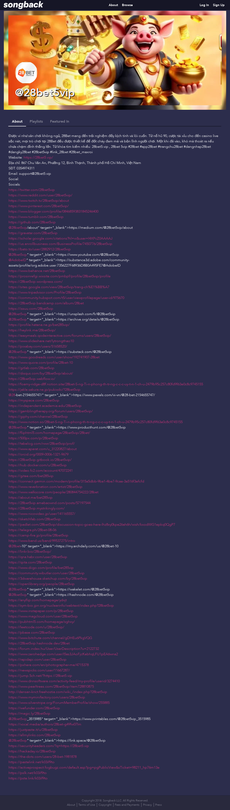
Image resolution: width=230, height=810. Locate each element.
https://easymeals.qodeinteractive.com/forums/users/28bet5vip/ (60, 335)
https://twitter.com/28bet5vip (32, 189)
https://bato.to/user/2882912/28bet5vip (40, 249)
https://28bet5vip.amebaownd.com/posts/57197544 (50, 502)
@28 (12, 395)
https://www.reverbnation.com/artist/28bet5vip (45, 486)
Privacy (147, 805)
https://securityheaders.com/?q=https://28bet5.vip (49, 745)
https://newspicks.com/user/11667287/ (39, 670)
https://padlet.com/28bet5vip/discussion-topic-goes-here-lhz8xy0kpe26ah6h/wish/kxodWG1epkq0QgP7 (92, 524)
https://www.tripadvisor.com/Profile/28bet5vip (45, 292)
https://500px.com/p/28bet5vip (33, 438)
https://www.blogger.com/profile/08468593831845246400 (53, 211)
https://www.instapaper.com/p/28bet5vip (41, 610)
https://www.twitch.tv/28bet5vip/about (39, 200)
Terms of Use (86, 805)
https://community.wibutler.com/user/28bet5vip (46, 573)
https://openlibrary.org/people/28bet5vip (42, 583)
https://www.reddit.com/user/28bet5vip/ (40, 195)
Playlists (36, 121)
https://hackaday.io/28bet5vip (32, 751)
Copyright (105, 805)
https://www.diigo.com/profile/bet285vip (41, 567)
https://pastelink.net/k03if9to (32, 762)
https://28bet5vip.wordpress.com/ (36, 281)
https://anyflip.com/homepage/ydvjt (38, 600)
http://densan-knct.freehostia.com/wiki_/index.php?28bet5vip (58, 691)
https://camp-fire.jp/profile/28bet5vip (38, 535)
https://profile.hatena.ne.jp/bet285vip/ (39, 324)
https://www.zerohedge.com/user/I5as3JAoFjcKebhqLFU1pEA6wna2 (63, 654)
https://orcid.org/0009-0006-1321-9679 (39, 454)
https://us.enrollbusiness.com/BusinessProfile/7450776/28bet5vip (60, 243)
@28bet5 (38, 173)
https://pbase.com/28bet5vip (32, 632)
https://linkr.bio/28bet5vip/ (30, 551)
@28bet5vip (18, 227)
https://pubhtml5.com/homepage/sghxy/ (42, 621)
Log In (204, 5)
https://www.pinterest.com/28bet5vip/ (39, 206)
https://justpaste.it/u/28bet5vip (33, 729)
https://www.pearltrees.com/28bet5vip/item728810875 (51, 686)
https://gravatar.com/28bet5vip (33, 233)
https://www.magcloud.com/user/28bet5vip (43, 616)
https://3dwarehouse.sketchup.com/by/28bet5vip (48, 578)
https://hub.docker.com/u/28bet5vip (38, 465)
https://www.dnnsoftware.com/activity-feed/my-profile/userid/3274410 (64, 681)
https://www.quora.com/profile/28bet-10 (41, 362)
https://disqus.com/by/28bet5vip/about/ (41, 373)
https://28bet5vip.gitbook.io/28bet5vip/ (40, 459)
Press (158, 805)
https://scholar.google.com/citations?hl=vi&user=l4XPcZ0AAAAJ (61, 238)
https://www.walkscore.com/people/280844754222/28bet (53, 492)
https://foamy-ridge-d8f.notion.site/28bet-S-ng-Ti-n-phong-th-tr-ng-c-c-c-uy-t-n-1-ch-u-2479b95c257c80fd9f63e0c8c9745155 (106, 384)
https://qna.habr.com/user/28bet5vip (38, 556)
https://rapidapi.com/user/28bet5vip (37, 659)
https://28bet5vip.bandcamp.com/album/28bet (46, 303)
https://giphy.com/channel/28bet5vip (38, 416)
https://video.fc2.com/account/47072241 (41, 470)
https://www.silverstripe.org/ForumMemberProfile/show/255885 (59, 702)
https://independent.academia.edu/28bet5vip (45, 405)
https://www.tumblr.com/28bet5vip (36, 216)
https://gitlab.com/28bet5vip (31, 368)
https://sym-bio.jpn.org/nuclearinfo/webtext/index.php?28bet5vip (61, 605)
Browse (127, 5)
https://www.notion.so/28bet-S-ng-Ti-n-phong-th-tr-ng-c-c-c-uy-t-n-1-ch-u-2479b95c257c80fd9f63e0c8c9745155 (96, 422)
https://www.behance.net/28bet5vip (37, 270)
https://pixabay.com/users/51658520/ (38, 346)
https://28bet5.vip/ (38, 157)
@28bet (14, 546)
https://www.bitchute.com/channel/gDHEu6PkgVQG (50, 637)
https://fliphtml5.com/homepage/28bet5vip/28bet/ (49, 432)
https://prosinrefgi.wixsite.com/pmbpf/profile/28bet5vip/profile (60, 276)
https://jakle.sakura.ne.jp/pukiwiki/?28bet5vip (44, 389)
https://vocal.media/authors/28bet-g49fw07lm (45, 724)
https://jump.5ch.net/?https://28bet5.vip (40, 675)
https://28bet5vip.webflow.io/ (32, 378)
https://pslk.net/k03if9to (28, 772)
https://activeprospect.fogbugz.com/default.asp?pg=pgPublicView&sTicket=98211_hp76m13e (84, 767)
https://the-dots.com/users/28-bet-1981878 (43, 756)
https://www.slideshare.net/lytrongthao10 (41, 341)
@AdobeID (17, 260)
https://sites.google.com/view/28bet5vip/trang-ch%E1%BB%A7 (59, 287)
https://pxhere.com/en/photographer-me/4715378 (49, 664)
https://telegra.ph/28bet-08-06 (32, 529)
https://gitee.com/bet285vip (31, 475)
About (113, 5)
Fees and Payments (127, 805)
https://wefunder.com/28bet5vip (34, 708)
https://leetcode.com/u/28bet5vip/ (36, 627)
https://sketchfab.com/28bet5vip (35, 519)
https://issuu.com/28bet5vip (31, 308)
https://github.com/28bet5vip (32, 222)
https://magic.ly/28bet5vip (29, 713)
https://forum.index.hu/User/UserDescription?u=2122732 (54, 648)
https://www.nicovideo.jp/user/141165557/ (42, 513)
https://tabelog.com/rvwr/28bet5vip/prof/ (42, 443)
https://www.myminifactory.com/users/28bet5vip (47, 697)
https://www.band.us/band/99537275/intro (42, 540)
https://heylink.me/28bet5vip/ (32, 330)
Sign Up (219, 5)
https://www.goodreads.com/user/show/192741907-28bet (54, 357)
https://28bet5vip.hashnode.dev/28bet (39, 643)
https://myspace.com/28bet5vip (34, 400)
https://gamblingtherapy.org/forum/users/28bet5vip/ (51, 411)
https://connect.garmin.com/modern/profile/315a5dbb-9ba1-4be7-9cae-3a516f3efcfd (76, 481)
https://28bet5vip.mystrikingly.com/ (37, 508)
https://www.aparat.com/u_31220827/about (43, 449)
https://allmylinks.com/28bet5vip (35, 735)
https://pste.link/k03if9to (28, 778)
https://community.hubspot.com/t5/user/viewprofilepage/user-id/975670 (66, 297)
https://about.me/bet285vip (31, 497)
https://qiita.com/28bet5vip (30, 562)
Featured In (59, 121)
